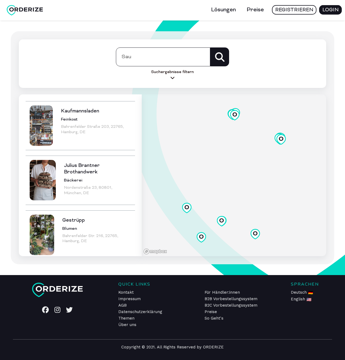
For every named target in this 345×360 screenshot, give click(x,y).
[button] (255, 234)
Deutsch (299, 292)
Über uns (127, 324)
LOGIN (330, 10)
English (298, 299)
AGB (122, 305)
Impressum (129, 298)
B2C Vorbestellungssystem (231, 305)
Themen (126, 318)
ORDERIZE (213, 347)
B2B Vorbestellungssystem (231, 298)
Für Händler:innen (222, 292)
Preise (255, 9)
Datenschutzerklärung (140, 311)
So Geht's (214, 318)
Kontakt (126, 292)
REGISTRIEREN (294, 10)
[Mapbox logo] (155, 251)
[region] (234, 175)
